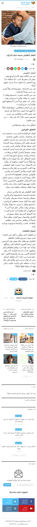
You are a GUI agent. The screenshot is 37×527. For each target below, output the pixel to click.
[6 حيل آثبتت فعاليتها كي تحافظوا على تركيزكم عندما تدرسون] (10, 359)
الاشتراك (7, 484)
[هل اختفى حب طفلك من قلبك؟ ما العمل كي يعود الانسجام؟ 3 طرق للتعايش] (27, 338)
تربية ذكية (31, 334)
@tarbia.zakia (15, 492)
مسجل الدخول (21, 393)
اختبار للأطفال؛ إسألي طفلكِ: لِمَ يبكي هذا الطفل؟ (27, 314)
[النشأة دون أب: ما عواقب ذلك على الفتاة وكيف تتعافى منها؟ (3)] (27, 359)
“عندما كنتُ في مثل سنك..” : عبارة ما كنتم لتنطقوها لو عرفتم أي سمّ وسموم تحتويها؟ (10, 316)
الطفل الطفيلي (27, 271)
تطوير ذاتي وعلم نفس (20, 51)
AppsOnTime (12, 524)
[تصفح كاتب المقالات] (34, 59)
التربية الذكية (31, 51)
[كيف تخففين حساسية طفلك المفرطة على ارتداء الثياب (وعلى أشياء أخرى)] (10, 338)
